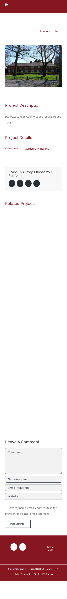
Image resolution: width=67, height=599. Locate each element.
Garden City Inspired (37, 148)
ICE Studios (47, 574)
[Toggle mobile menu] (60, 6)
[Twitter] (13, 547)
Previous (45, 31)
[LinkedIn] (22, 547)
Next (56, 31)
